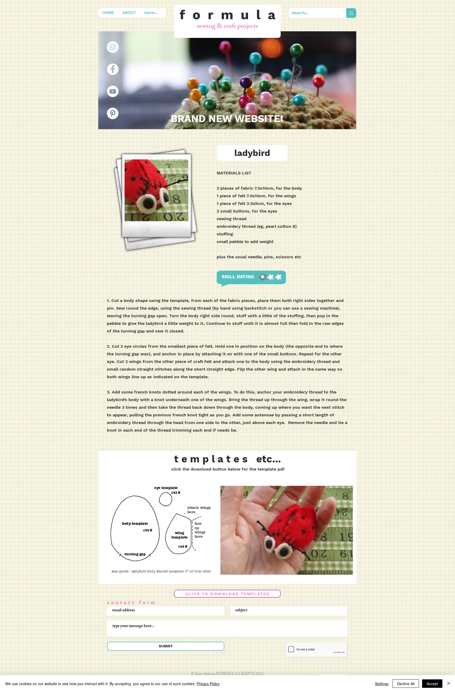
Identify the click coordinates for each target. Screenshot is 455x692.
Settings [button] (381, 683)
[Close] (449, 683)
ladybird (252, 153)
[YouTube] (112, 91)
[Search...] (351, 13)
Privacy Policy (208, 683)
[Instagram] (112, 47)
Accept (432, 683)
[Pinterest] (112, 113)
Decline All (405, 683)
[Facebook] (112, 69)
